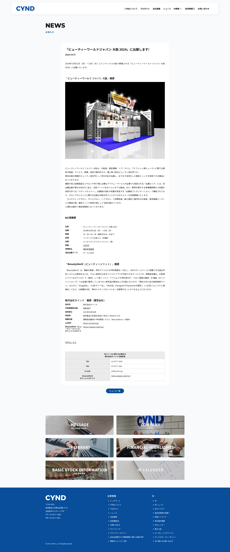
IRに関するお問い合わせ (162, 541)
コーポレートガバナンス (162, 533)
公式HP (86, 245)
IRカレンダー (158, 525)
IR (154, 500)
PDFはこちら (70, 342)
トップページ (113, 500)
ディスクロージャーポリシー (164, 537)
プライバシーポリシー (117, 533)
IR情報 (178, 8)
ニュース (167, 8)
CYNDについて (131, 8)
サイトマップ (113, 529)
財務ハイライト (159, 517)
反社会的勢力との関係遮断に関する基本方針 (125, 537)
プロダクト (145, 8)
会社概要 (156, 8)
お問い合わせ (203, 8)
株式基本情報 (158, 521)
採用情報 (190, 8)
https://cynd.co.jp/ (91, 323)
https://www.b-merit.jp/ (93, 327)
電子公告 (156, 529)
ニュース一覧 (114, 391)
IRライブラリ (158, 508)
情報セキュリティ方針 (117, 541)
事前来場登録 (88, 249)
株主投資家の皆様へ (161, 512)
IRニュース (157, 504)
